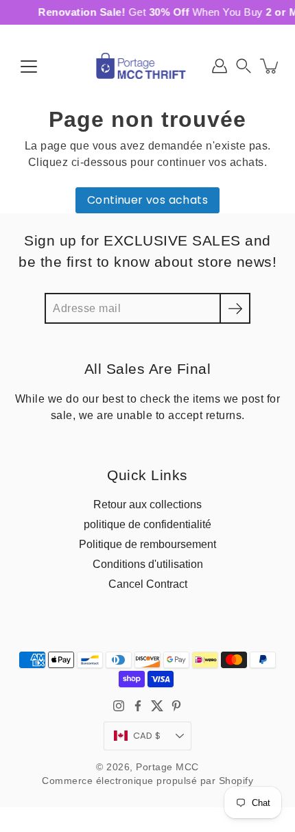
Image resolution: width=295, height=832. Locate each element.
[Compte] (220, 66)
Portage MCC (167, 767)
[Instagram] (119, 705)
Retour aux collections (147, 504)
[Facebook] (138, 705)
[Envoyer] (235, 308)
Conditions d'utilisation (148, 564)
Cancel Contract (147, 584)
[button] (243, 65)
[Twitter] (157, 705)
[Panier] (270, 66)
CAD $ (147, 735)
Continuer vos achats (147, 200)
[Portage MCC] (147, 66)
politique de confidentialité (147, 524)
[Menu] (29, 66)
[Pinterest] (176, 705)
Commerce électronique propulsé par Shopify (147, 781)
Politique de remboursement (147, 544)
